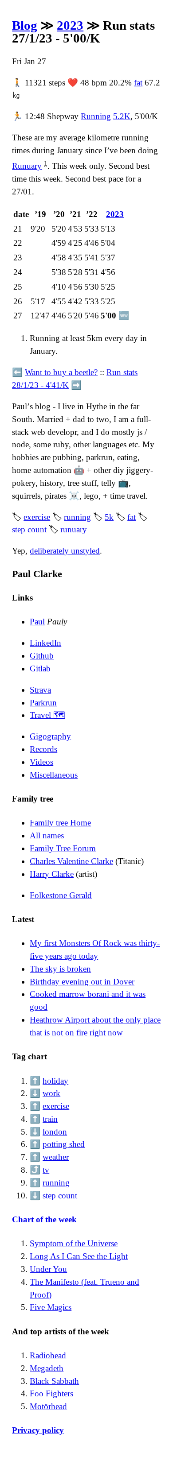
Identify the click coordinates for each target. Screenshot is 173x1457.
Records (43, 749)
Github (42, 655)
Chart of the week (44, 1219)
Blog (24, 25)
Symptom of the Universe (74, 1243)
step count (29, 529)
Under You (48, 1269)
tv (46, 1169)
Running (96, 116)
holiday (55, 1080)
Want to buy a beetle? (61, 372)
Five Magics (50, 1307)
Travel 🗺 (47, 715)
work (51, 1093)
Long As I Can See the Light (79, 1256)
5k (109, 517)
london (55, 1131)
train (50, 1119)
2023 (70, 25)
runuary (73, 529)
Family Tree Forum (63, 848)
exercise (37, 517)
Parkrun (43, 702)
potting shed (64, 1144)
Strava (40, 689)
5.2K (121, 116)
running (77, 517)
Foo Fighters (51, 1393)
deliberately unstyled (65, 550)
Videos (41, 762)
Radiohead (48, 1355)
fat (138, 82)
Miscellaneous (54, 774)
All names (47, 835)
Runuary (27, 165)
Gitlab (40, 668)
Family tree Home (60, 822)
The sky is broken (60, 968)
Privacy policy (38, 1430)
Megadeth (46, 1368)
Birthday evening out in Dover (82, 981)
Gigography (50, 736)
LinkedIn (45, 642)
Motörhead (48, 1406)
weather (56, 1157)
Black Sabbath (54, 1381)
